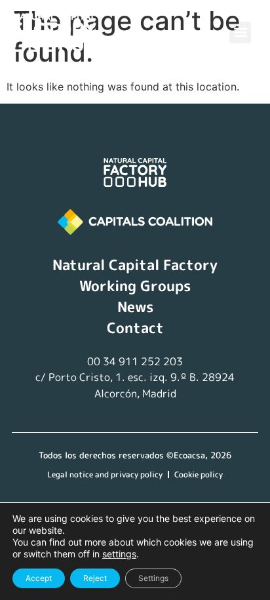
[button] (240, 32)
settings (119, 553)
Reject (95, 578)
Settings (153, 578)
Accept (39, 578)
